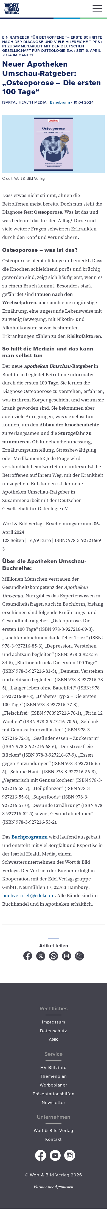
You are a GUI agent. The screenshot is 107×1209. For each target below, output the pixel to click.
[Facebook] (28, 958)
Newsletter (53, 1102)
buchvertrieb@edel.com (28, 896)
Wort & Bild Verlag (53, 1130)
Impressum (53, 1022)
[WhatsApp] (53, 958)
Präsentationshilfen (54, 1094)
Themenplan (53, 1076)
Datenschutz (53, 1031)
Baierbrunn (60, 102)
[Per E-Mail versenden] (67, 958)
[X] (41, 958)
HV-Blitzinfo (53, 1067)
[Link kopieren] (79, 958)
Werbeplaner (53, 1085)
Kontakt (53, 1139)
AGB (53, 1039)
